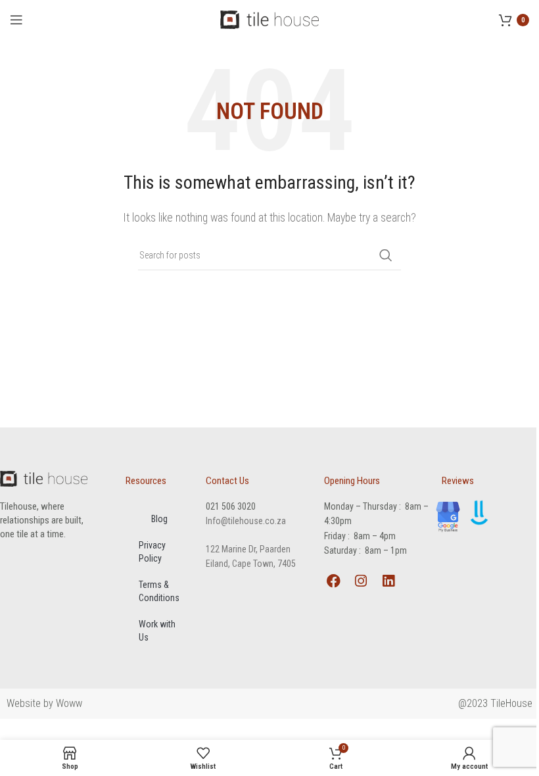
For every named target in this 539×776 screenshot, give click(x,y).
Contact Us (227, 481)
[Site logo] (269, 18)
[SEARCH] (386, 255)
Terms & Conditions (159, 591)
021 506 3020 (231, 506)
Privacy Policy (152, 552)
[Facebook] (333, 581)
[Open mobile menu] (16, 20)
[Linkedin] (388, 581)
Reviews (458, 481)
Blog (159, 519)
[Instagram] (360, 581)
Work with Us (157, 631)
